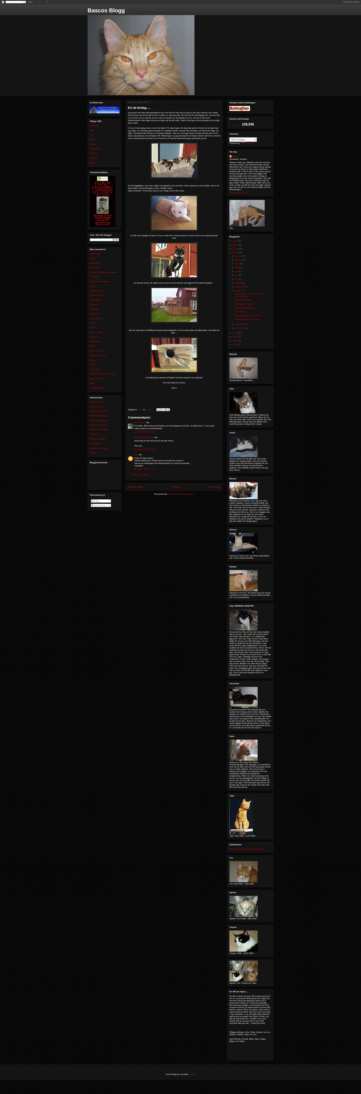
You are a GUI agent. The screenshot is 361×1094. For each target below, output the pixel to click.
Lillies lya (94, 328)
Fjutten (93, 286)
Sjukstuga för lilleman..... (245, 304)
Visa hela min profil (237, 193)
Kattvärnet (94, 434)
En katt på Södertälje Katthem (103, 272)
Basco (235, 156)
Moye (92, 346)
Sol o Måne (95, 369)
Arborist (93, 158)
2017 (235, 344)
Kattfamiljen (95, 300)
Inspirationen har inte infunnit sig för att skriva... (248, 295)
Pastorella (94, 149)
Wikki (92, 383)
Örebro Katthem (97, 402)
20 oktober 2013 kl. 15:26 (144, 469)
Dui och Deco (140, 422)
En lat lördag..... (241, 311)
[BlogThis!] (160, 409)
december (240, 328)
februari (238, 260)
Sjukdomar (94, 125)
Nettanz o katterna (98, 355)
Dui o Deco (95, 267)
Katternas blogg (97, 295)
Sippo (92, 360)
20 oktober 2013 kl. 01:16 (144, 449)
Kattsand (94, 153)
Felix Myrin (95, 277)
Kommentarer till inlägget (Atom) (181, 494)
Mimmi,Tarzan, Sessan (144, 437)
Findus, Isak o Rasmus (100, 281)
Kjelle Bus (94, 314)
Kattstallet (94, 309)
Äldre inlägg (214, 487)
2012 (235, 249)
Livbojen (93, 453)
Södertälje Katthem (98, 411)
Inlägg (96, 501)
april (237, 267)
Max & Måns (95, 341)
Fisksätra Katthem (98, 439)
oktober (238, 290)
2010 (235, 241)
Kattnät (93, 144)
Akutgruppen (95, 254)
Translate (250, 143)
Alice (136, 454)
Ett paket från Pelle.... (244, 300)
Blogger (192, 1074)
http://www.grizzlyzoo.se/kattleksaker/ (246, 849)
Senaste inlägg (135, 487)
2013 (235, 252)
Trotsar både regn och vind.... (247, 319)
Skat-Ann (94, 364)
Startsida (175, 487)
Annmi (92, 258)
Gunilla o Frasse (97, 291)
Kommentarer (99, 505)
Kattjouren (94, 304)
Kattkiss (93, 162)
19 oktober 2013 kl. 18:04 (144, 432)
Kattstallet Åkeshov (98, 420)
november (240, 324)
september (240, 287)
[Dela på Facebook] (165, 409)
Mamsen (94, 337)
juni (237, 275)
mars (237, 263)
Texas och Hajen (97, 378)
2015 (235, 337)
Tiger (92, 130)
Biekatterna (95, 263)
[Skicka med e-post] (157, 409)
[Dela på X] (163, 409)
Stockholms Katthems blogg (102, 374)
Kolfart (93, 323)
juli (236, 279)
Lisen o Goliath (96, 332)
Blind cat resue (96, 406)
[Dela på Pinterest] (168, 409)
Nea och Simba (97, 351)
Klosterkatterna (96, 318)
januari (238, 256)
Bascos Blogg (106, 10)
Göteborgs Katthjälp (99, 416)
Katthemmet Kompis (99, 429)
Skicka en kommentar (140, 475)
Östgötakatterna (97, 388)
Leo (91, 135)
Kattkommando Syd (98, 425)
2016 (235, 340)
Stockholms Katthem (99, 448)
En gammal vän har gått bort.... (248, 315)
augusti (238, 283)
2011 (235, 245)
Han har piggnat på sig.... (245, 308)
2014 (235, 333)
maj (237, 271)
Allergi (92, 139)
